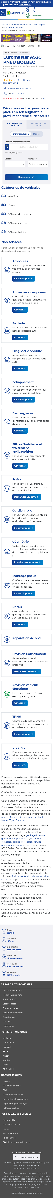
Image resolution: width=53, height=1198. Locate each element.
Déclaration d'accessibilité (15, 1099)
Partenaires (8, 1026)
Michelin (7, 1038)
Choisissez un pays (25, 1157)
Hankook (38, 817)
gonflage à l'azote (35, 835)
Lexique (6, 1081)
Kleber (4, 820)
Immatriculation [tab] (21, 134)
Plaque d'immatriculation (17, 141)
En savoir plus (22, 278)
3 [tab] (26, 39)
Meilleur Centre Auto (12, 995)
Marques (32, 159)
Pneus (6, 1129)
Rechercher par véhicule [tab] (14, 124)
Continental (8, 1042)
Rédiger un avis (10, 83)
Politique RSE (9, 999)
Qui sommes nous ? (12, 990)
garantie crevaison (23, 842)
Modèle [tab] (36, 134)
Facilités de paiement (13, 1094)
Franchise (7, 1021)
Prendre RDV (9, 1120)
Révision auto (9, 1138)
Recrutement (9, 1017)
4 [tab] (30, 39)
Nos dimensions (10, 1133)
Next (49, 38)
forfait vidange (31, 876)
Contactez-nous (10, 1008)
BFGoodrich (8, 1069)
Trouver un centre (11, 1124)
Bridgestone (26, 817)
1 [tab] (18, 39)
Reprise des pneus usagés (15, 1103)
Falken (6, 1051)
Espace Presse (9, 1004)
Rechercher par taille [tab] (38, 124)
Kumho (6, 1060)
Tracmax (20, 820)
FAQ (5, 1090)
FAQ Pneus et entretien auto (16, 1142)
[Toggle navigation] (3, 12)
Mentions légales (41, 1162)
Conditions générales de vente (17, 1162)
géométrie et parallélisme (15, 838)
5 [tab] (34, 39)
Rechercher (24, 177)
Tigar (12, 820)
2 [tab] (22, 39)
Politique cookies (11, 1108)
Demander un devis (25, 497)
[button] (33, 98)
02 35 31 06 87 (18, 93)
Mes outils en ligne (12, 1086)
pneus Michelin (9, 817)
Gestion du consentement (26, 1168)
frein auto (17, 876)
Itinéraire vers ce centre (19, 88)
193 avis (26, 80)
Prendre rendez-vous (26, 562)
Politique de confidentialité (26, 1165)
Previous (3, 38)
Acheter (18, 309)
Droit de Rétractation (13, 1012)
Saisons (8, 159)
